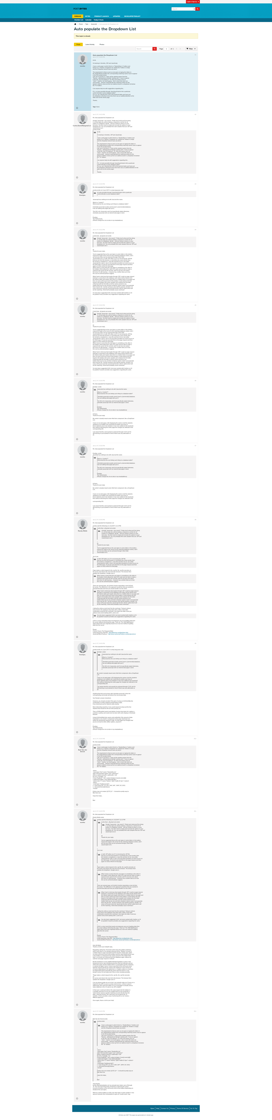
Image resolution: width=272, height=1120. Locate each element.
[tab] (78, 44)
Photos (102, 44)
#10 (195, 738)
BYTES (87, 16)
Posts (78, 44)
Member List (78, 20)
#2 (195, 114)
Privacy (172, 1108)
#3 (195, 184)
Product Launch (101, 16)
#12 (195, 1011)
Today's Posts (98, 20)
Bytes (152, 1108)
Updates (116, 16)
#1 (195, 55)
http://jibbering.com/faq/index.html (118, 632)
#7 (195, 445)
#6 (195, 380)
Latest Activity (89, 44)
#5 (195, 305)
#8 (195, 519)
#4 (195, 229)
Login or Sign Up (192, 1)
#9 (195, 643)
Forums (77, 16)
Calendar (88, 20)
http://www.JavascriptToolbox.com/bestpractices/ (122, 634)
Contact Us (164, 1108)
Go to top (193, 1108)
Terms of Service (182, 1108)
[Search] (197, 9)
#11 (195, 811)
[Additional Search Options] (194, 9)
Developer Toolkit (132, 16)
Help (157, 1108)
